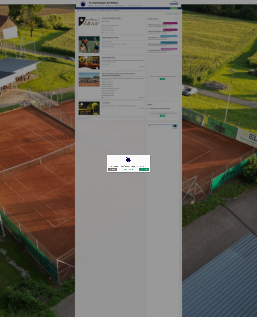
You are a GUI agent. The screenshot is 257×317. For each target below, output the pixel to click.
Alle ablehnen (112, 169)
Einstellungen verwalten (128, 169)
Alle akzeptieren (144, 169)
